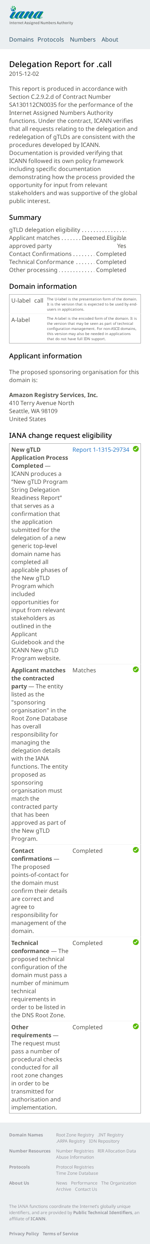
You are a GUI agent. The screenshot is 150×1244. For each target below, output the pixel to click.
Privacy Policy (24, 1234)
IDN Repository (104, 1141)
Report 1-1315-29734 (100, 450)
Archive (63, 1189)
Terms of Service (60, 1234)
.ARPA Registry (70, 1141)
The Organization (118, 1183)
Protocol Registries (75, 1167)
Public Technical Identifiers (102, 1212)
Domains (21, 39)
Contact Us (86, 1189)
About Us (19, 1183)
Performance (84, 1183)
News (61, 1183)
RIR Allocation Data (117, 1151)
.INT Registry (110, 1135)
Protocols (51, 39)
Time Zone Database (77, 1173)
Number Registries (75, 1151)
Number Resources (30, 1151)
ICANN (38, 1219)
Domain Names (26, 1135)
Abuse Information (75, 1157)
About (110, 39)
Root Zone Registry (75, 1135)
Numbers (83, 39)
